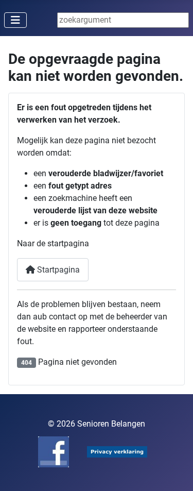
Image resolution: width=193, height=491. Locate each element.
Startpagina (57, 270)
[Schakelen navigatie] (15, 20)
